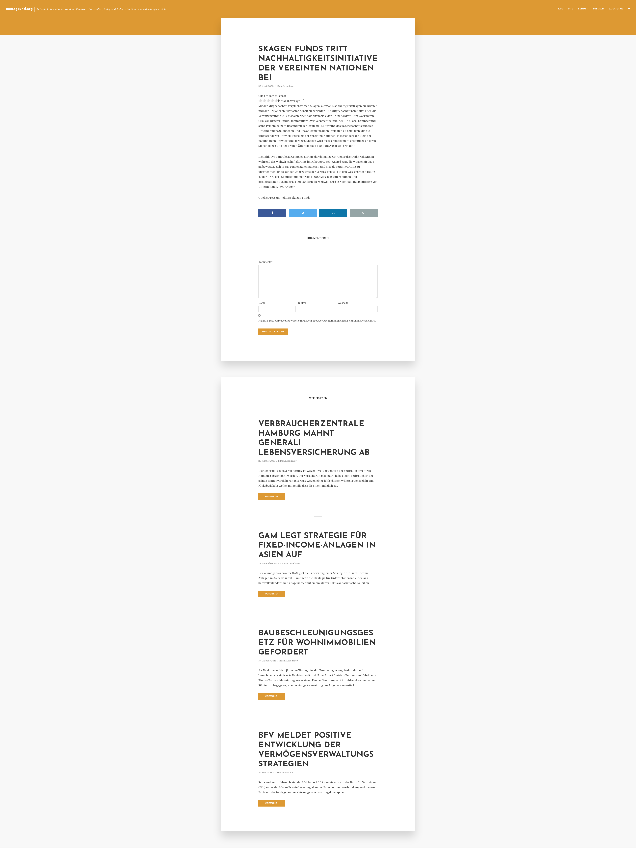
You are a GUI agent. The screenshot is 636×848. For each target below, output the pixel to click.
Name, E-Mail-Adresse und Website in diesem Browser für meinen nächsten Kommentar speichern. (317, 321)
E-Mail (302, 303)
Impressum (598, 9)
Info (570, 9)
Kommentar (265, 262)
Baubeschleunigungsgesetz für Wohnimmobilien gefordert (317, 642)
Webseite (343, 303)
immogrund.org (19, 9)
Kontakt (583, 9)
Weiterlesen (271, 497)
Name (261, 303)
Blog (560, 9)
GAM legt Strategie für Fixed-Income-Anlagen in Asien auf (317, 545)
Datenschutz (616, 9)
